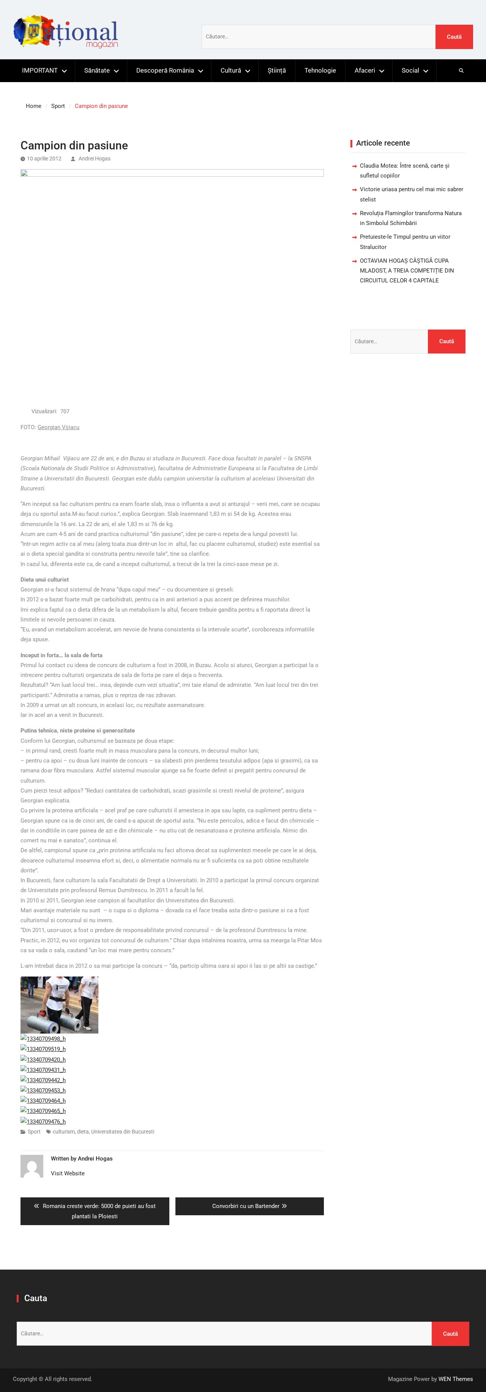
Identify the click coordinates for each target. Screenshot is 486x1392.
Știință (277, 70)
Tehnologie (320, 70)
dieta (83, 1132)
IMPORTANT (40, 70)
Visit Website (68, 1173)
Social (410, 70)
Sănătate (97, 70)
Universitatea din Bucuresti (122, 1132)
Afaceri (365, 70)
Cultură (231, 70)
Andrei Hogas (94, 158)
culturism (64, 1132)
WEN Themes (456, 1379)
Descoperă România (165, 70)
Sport (34, 1132)
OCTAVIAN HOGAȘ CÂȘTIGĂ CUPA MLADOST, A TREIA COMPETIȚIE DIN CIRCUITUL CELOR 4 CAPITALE (407, 270)
